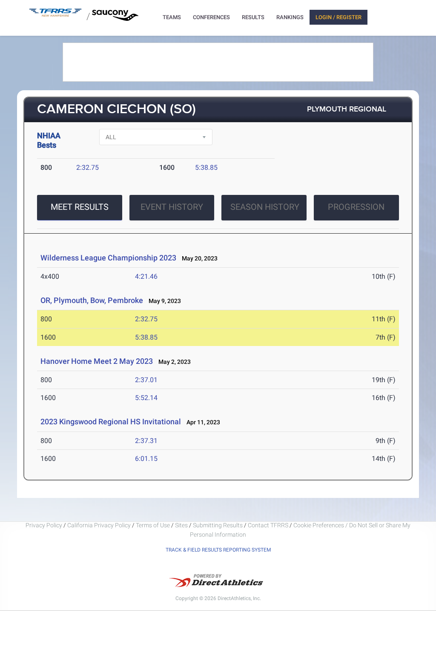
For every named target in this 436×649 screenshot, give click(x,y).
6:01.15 (146, 459)
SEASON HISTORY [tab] (264, 207)
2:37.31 (146, 441)
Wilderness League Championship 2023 (108, 257)
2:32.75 (87, 167)
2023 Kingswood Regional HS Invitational (110, 421)
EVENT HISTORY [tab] (172, 207)
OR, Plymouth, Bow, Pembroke (91, 300)
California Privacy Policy (99, 525)
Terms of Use (153, 525)
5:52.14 (146, 398)
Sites (181, 525)
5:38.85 (206, 167)
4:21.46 (146, 276)
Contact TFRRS (269, 525)
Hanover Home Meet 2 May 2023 (96, 361)
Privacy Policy (44, 525)
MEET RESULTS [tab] (80, 207)
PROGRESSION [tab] (356, 207)
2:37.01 (146, 380)
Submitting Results (218, 525)
